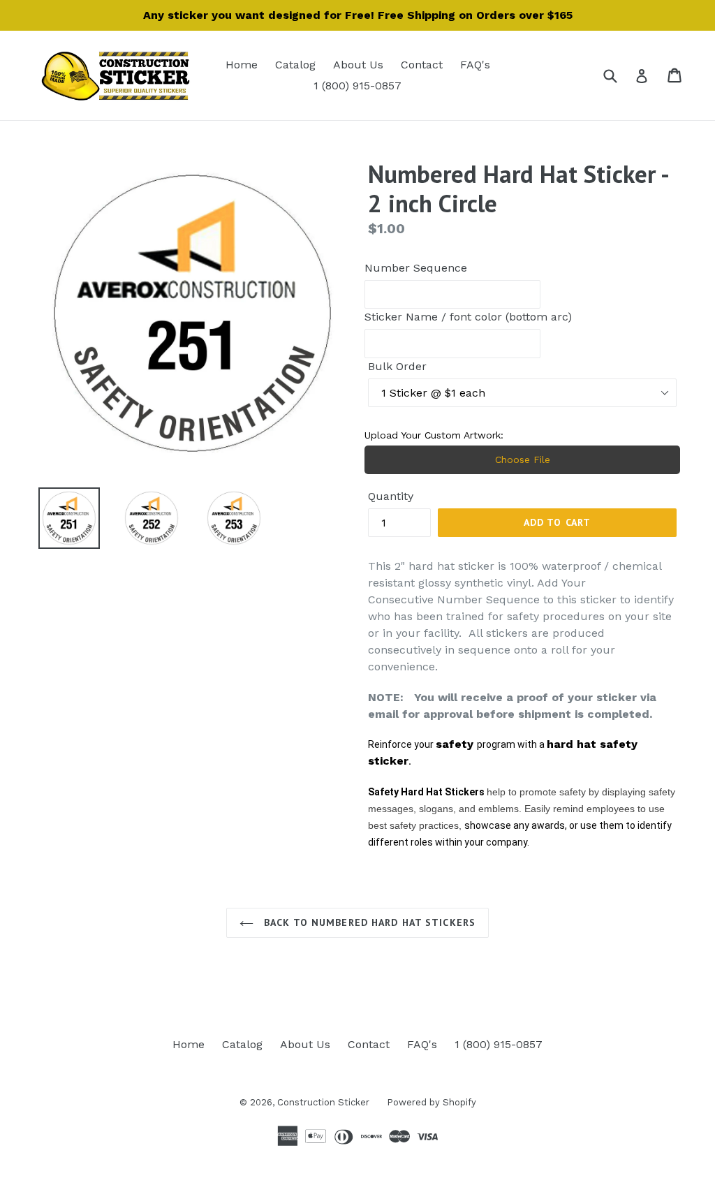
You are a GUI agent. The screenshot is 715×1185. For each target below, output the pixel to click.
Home (242, 64)
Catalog (295, 64)
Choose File (522, 459)
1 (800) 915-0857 (357, 85)
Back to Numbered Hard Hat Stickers (368, 922)
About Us (358, 64)
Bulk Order (397, 366)
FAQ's (475, 64)
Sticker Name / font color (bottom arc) (468, 316)
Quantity (390, 496)
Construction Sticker (323, 1102)
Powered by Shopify (431, 1102)
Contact (422, 64)
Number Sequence (415, 267)
